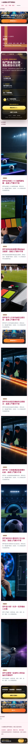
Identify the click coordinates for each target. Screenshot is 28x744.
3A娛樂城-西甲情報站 (8, 2)
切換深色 (18, 5)
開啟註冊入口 (14, 107)
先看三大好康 (14, 112)
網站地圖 (21, 730)
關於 (13, 5)
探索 (2, 5)
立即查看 (21, 740)
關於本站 (15, 730)
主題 (6, 5)
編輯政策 (9, 730)
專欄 (10, 5)
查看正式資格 (14, 695)
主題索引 (3, 730)
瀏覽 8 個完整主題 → (7, 48)
